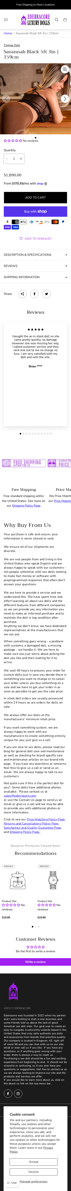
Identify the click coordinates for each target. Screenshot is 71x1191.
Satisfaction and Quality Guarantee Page (32, 828)
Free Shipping (24, 489)
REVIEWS (10, 266)
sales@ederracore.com (20, 796)
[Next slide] (65, 99)
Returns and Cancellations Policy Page (31, 824)
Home (8, 33)
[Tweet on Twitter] (46, 294)
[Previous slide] (6, 99)
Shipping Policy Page (26, 506)
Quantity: (10, 150)
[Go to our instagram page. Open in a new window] (18, 1093)
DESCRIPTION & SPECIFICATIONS (27, 255)
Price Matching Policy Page (46, 819)
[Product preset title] (18, 880)
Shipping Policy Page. (25, 832)
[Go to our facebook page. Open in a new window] (8, 1093)
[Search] (56, 20)
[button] (35, 138)
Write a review (35, 962)
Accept (33, 1162)
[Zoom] (65, 69)
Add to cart (35, 198)
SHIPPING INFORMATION (22, 277)
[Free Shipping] (24, 462)
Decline (33, 1172)
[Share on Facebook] (34, 294)
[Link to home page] (13, 991)
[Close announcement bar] (65, 4)
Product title (9, 901)
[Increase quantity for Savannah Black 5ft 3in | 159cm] (21, 159)
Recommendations (35, 853)
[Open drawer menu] (6, 20)
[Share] (22, 294)
